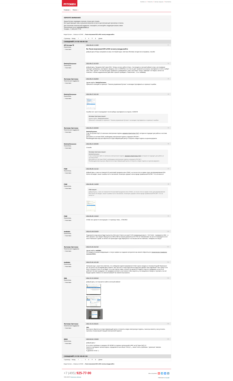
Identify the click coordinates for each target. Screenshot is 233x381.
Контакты (168, 2)
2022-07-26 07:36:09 (92, 231)
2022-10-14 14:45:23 (92, 278)
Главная (66, 10)
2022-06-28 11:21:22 (92, 169)
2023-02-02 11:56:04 (92, 339)
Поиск (75, 10)
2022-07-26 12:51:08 (92, 262)
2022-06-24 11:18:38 (92, 45)
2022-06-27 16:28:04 (92, 79)
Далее (100, 38)
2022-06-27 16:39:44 (92, 128)
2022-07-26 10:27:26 (92, 247)
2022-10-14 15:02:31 (92, 323)
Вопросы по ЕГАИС (78, 34)
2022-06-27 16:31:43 (92, 94)
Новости (150, 2)
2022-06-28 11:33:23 (92, 216)
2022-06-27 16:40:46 (92, 144)
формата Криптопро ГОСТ (131, 133)
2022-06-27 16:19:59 (92, 63)
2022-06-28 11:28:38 (92, 184)
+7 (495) (77, 373)
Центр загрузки (158, 2)
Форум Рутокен (68, 34)
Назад (73, 38)
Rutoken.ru (143, 2)
